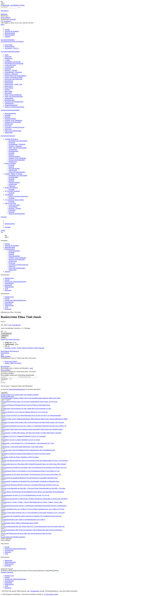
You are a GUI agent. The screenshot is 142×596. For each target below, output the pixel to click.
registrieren (7, 21)
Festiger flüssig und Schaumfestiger (15, 75)
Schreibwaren (9, 124)
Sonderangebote (9, 46)
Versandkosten (9, 283)
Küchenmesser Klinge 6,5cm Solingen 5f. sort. (45, 471)
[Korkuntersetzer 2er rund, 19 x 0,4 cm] (13, 495)
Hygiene (7, 89)
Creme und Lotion (10, 65)
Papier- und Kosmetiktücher (13, 95)
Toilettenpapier (9, 103)
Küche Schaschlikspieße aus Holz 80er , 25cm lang (49, 488)
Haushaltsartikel (9, 100)
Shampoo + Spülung (11, 70)
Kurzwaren (8, 125)
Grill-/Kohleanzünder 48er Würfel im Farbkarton (47, 530)
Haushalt (7, 117)
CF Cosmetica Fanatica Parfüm (14, 200)
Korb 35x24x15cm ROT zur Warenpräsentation (46, 415)
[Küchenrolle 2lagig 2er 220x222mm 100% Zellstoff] (17, 464)
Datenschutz (8, 285)
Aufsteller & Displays (11, 139)
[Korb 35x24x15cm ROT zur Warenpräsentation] (16, 415)
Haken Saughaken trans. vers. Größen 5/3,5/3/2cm (49, 509)
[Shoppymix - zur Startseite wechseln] (13, 5)
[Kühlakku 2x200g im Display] (11, 457)
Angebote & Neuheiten (12, 245)
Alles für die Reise (10, 203)
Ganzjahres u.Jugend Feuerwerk (14, 127)
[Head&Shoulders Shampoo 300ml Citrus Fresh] (16, 398)
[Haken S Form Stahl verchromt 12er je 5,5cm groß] (17, 512)
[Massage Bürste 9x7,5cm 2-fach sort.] (13, 412)
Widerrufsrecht (9, 287)
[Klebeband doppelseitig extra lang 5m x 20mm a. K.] (18, 426)
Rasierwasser (9, 86)
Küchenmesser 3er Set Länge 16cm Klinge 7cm (46, 474)
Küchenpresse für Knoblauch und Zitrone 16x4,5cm (50, 467)
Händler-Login (9, 278)
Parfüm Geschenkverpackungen (14, 107)
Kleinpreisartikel (10, 249)
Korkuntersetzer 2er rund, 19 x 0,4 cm (37, 495)
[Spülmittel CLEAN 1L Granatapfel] (12, 436)
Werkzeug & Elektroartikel (13, 122)
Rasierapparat (9, 82)
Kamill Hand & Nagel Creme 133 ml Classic (43, 401)
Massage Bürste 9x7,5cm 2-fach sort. (36, 412)
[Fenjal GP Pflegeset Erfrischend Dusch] (13, 405)
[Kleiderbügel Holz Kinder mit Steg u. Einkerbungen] (18, 505)
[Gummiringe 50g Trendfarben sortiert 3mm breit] (16, 516)
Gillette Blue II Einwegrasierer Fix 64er (39, 408)
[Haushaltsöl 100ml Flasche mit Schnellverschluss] (17, 429)
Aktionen (7, 271)
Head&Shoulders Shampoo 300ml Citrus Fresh (45, 398)
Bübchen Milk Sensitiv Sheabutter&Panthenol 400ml (51, 419)
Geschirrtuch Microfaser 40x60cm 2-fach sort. (45, 485)
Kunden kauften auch (7, 394)
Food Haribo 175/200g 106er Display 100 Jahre (46, 433)
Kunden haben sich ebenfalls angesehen (26, 394)
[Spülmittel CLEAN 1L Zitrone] (11, 440)
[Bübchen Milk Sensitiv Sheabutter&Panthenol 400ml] (18, 419)
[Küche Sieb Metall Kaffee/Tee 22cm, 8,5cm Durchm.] (18, 460)
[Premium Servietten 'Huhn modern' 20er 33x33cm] (17, 422)
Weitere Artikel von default (13, 363)
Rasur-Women (9, 88)
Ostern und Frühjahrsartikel (13, 131)
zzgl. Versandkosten (14, 325)
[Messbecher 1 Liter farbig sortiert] (12, 446)
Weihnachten (9, 132)
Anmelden (12, 19)
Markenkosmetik (10, 247)
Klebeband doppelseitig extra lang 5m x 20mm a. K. (50, 426)
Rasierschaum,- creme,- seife (13, 84)
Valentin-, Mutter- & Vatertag (13, 174)
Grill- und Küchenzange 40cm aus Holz (39, 533)
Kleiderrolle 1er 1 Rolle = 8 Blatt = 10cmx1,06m (47, 502)
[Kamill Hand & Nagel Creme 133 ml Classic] (15, 401)
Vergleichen (5, 335)
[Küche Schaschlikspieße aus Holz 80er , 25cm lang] (17, 488)
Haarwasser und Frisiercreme (13, 79)
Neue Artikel (8, 45)
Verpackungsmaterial (11, 105)
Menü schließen (5, 17)
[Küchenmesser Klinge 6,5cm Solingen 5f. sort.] (16, 471)
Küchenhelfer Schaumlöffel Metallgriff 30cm (44, 478)
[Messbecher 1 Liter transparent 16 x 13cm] (14, 443)
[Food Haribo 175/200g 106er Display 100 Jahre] (16, 433)
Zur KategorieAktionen (8, 136)
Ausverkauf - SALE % (12, 48)
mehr (2, 354)
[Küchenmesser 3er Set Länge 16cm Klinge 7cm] (16, 474)
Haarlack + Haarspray (11, 74)
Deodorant (8, 68)
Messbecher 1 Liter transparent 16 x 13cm (41, 443)
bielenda (7, 244)
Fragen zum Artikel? (7, 339)
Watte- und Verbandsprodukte (14, 96)
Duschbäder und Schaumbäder (14, 63)
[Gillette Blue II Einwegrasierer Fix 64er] (14, 408)
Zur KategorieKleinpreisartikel (10, 110)
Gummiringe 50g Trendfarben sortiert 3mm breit (46, 516)
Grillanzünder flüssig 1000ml (29, 523)
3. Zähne (7, 60)
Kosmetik (8, 115)
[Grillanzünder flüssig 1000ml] (10, 523)
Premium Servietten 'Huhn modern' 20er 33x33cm (48, 422)
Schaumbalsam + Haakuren (17, 144)
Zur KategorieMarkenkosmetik (10, 51)
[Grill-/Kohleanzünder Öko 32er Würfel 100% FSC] (17, 526)
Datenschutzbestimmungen (17, 389)
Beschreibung (5, 351)
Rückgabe (8, 552)
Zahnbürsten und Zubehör (13, 62)
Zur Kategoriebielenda (7, 40)
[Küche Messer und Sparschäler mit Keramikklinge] (17, 492)
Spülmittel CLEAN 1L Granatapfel (35, 436)
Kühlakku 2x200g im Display (30, 457)
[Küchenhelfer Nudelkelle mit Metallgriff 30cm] (16, 481)
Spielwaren (8, 129)
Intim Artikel (8, 91)
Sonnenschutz (9, 98)
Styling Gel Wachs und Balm (13, 77)
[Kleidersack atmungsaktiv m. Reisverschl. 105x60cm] (18, 499)
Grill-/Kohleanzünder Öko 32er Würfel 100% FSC (49, 526)
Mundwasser (8, 58)
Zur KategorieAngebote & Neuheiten (12, 41)
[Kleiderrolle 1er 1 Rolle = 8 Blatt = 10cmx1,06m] (16, 502)
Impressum (8, 290)
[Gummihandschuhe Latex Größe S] (12, 519)
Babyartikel (8, 93)
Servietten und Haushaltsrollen (14, 101)
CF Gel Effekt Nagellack (12, 191)
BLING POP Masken (11, 187)
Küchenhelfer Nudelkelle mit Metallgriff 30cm (45, 481)
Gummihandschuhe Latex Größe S (34, 519)
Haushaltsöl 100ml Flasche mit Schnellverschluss (48, 429)
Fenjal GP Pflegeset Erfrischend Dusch (38, 405)
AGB (6, 288)
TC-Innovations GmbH (51, 594)
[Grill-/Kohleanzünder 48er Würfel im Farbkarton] (16, 530)
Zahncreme (8, 56)
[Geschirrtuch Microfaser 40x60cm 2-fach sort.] (16, 485)
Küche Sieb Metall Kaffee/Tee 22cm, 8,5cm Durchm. (51, 460)
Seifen (7, 55)
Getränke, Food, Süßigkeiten (13, 120)
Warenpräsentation (10, 113)
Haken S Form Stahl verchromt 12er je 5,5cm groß (49, 512)
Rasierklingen (9, 81)
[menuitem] (71, 11)
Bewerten (17, 339)
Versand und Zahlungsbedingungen (15, 281)
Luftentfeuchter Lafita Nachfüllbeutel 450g (42, 450)
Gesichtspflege (9, 67)
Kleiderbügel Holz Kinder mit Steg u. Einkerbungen (50, 505)
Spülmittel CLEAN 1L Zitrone (30, 440)
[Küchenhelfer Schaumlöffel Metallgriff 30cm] (15, 478)
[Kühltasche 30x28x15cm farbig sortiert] (13, 453)
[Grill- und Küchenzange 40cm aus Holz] (14, 533)
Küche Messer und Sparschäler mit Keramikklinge (48, 492)
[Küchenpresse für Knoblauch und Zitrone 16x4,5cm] (18, 467)
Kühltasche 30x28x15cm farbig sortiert (38, 453)
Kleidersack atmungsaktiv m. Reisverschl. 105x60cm (51, 499)
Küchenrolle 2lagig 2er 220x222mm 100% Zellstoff (50, 464)
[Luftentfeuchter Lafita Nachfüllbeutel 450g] (15, 450)
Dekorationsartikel (10, 118)
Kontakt (7, 280)
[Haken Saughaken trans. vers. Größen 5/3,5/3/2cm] (17, 509)
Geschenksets (9, 194)
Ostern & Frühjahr (10, 163)
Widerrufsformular (10, 562)
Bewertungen (14, 351)
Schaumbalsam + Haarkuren (13, 72)
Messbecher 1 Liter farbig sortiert (33, 446)
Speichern (4, 393)
